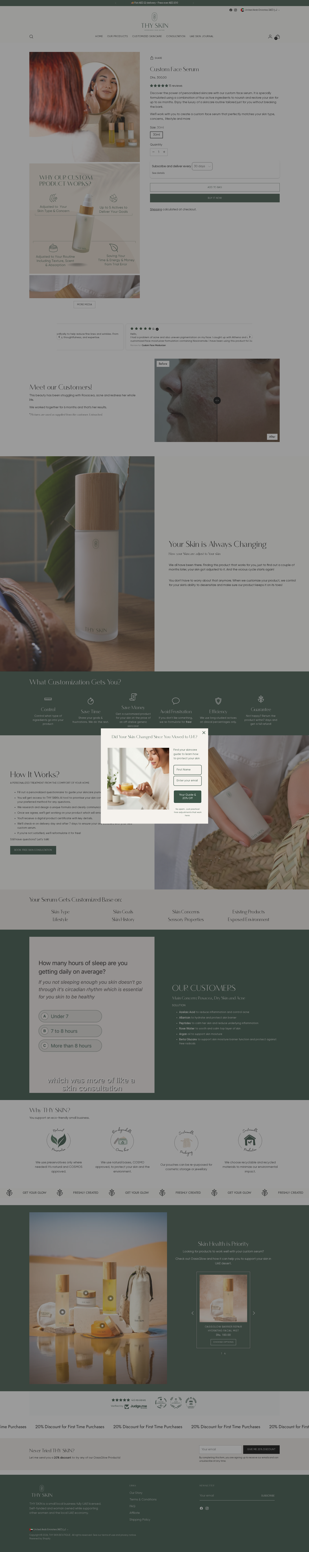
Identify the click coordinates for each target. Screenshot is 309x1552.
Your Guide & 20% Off (187, 796)
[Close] (204, 732)
